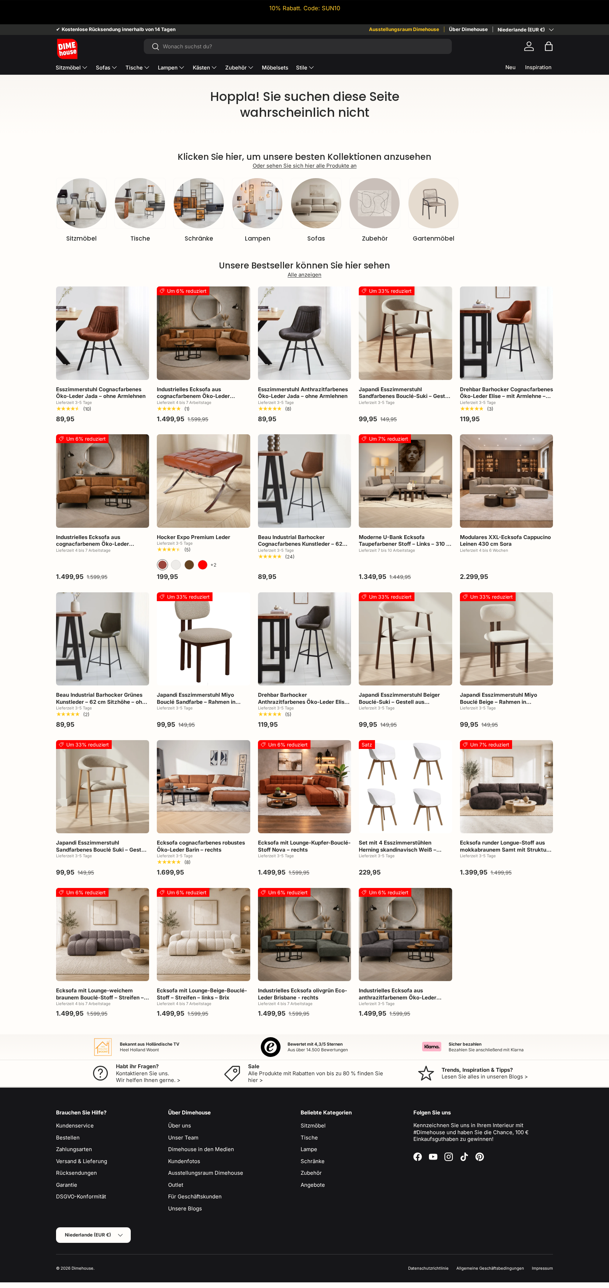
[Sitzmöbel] (81, 203)
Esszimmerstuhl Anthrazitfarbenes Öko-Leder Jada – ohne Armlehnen (303, 393)
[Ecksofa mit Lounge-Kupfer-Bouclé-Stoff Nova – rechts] (304, 786)
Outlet (175, 1184)
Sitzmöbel (68, 67)
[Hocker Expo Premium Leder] (203, 480)
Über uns (179, 1125)
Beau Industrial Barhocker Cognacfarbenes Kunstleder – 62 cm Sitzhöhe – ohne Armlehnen (300, 544)
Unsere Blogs (185, 1208)
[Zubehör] (375, 203)
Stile (301, 67)
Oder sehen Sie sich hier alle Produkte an (305, 165)
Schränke (199, 238)
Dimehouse (82, 1268)
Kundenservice (75, 1125)
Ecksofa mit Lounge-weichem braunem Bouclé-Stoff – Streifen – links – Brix (100, 997)
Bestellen (68, 1137)
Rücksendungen (76, 1172)
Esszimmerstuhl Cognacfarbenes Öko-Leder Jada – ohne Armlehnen (101, 393)
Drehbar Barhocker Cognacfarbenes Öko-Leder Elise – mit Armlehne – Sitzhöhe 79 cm (506, 396)
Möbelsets (275, 67)
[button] (548, 46)
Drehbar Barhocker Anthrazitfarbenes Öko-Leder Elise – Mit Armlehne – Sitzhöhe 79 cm (302, 701)
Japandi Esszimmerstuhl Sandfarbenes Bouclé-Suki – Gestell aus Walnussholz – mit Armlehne (405, 396)
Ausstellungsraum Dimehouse (404, 29)
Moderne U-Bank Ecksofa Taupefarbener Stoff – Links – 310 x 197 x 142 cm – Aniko (404, 544)
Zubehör (236, 67)
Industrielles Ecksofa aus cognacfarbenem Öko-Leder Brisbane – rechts (193, 396)
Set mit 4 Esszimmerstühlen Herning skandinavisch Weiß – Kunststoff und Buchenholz (397, 849)
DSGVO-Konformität (81, 1196)
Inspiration (538, 67)
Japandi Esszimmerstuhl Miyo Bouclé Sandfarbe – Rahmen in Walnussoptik (196, 701)
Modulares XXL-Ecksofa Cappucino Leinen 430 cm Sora (505, 541)
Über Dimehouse (468, 29)
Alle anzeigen (304, 274)
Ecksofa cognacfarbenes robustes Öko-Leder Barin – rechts (201, 846)
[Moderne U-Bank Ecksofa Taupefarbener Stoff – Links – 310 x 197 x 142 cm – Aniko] (405, 480)
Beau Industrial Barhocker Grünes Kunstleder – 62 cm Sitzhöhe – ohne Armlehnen (102, 701)
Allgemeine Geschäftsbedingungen (490, 1268)
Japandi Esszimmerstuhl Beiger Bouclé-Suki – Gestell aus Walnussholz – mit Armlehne (399, 701)
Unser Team (183, 1137)
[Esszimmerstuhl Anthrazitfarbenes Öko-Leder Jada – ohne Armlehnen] (304, 333)
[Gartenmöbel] (433, 203)
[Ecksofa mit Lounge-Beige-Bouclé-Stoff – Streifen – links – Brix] (203, 934)
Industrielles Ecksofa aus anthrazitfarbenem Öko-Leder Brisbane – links (397, 997)
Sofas (103, 67)
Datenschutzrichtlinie (428, 1268)
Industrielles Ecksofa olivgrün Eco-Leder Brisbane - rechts (302, 994)
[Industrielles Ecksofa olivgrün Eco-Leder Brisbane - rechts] (304, 934)
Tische (134, 67)
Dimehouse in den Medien (201, 1149)
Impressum (542, 1268)
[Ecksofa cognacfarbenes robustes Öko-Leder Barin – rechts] (203, 786)
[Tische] (140, 203)
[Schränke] (199, 203)
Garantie (66, 1184)
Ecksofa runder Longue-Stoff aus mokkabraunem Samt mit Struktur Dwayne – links (504, 849)
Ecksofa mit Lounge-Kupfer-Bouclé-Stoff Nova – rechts (304, 846)
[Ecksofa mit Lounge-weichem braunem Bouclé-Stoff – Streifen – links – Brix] (102, 934)
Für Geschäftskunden (195, 1196)
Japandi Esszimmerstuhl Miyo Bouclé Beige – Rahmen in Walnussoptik (498, 701)
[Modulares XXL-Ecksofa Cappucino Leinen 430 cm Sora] (506, 480)
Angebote (313, 1184)
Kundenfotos (184, 1161)
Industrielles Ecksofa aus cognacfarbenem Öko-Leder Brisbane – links (92, 544)
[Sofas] (316, 203)
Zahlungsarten (74, 1149)
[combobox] (297, 46)
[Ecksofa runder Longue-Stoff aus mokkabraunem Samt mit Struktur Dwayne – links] (506, 786)
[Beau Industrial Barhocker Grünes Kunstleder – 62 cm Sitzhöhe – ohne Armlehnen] (102, 638)
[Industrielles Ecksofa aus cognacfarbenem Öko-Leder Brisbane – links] (102, 480)
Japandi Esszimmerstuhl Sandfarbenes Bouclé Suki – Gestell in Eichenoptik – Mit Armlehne (101, 849)
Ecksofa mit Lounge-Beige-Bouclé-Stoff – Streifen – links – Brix (202, 994)
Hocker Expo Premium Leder (193, 537)
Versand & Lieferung (81, 1161)
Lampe (309, 1149)
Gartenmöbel (433, 238)
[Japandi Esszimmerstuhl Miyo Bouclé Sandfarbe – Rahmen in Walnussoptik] (203, 638)
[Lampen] (257, 203)
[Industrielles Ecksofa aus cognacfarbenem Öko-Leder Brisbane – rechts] (203, 333)
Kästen (201, 67)
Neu (510, 67)
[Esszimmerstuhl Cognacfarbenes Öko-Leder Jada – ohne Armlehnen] (102, 333)
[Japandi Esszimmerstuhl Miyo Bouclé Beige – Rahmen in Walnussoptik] (506, 638)
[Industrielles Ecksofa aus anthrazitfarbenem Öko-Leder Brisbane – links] (405, 934)
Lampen (168, 67)
